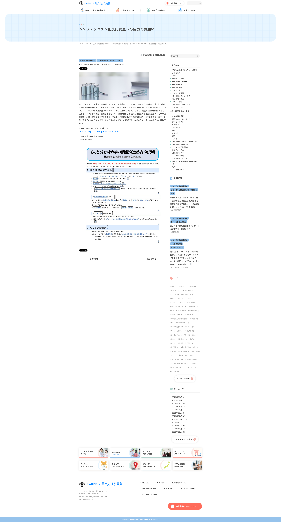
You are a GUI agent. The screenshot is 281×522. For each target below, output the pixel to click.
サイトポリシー (189, 488)
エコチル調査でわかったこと (180, 327)
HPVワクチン (187, 298)
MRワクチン (180, 367)
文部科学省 (179, 307)
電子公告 (145, 482)
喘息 (192, 355)
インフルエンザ (176, 290)
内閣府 (194, 363)
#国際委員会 (175, 232)
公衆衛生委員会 (119, 65)
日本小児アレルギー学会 (178, 335)
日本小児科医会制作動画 (181, 96)
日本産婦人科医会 (186, 347)
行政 (174, 167)
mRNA (173, 355)
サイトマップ (169, 488)
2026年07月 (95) (179, 400)
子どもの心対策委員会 (188, 302)
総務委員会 (181, 339)
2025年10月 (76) (179, 428)
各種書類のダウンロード (186, 506)
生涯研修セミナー (178, 153)
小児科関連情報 (103, 61)
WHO (172, 311)
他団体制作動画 (178, 99)
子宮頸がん (190, 339)
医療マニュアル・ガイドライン (183, 119)
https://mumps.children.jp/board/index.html (99, 131)
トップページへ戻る (150, 494)
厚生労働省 (193, 286)
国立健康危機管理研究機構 (179, 319)
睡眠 (198, 351)
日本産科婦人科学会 (192, 307)
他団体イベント (178, 107)
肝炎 (172, 323)
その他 (174, 139)
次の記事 (150, 259)
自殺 (172, 367)
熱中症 (196, 347)
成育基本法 (189, 343)
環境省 (173, 339)
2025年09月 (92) (179, 432)
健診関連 (175, 125)
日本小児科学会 (85, 65)
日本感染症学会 (181, 311)
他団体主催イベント (179, 158)
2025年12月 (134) (179, 422)
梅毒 (193, 351)
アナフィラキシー (176, 371)
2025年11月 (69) (179, 425)
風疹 (172, 307)
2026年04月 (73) (179, 409)
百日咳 (173, 315)
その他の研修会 (178, 156)
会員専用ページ (176, 3)
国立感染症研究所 (187, 294)
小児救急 (175, 133)
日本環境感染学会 (191, 359)
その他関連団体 (178, 170)
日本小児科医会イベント (181, 104)
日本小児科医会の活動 (178, 222)
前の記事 (95, 259)
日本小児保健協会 (183, 355)
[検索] (197, 56)
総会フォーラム (178, 150)
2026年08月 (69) (179, 397)
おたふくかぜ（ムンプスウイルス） (102, 65)
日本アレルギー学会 (177, 359)
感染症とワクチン (178, 122)
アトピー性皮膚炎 (176, 331)
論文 (174, 136)
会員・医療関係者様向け (87, 61)
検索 (200, 3)
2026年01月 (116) (179, 419)
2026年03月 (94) (179, 413)
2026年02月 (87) (179, 416)
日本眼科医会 (194, 319)
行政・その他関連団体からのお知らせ (184, 190)
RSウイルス (174, 302)
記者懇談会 (174, 347)
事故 (174, 130)
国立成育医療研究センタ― (186, 315)
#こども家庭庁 (176, 210)
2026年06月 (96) (179, 403)
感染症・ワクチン (116, 61)
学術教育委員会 (189, 331)
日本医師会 (192, 335)
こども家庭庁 (175, 294)
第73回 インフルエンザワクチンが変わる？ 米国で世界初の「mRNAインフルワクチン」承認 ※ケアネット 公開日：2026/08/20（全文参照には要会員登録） (184, 258)
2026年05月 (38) (179, 406)
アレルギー (176, 127)
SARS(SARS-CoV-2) (182, 323)
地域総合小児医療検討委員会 (180, 351)
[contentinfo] (140, 498)
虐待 (193, 327)
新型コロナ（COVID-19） (179, 286)
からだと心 (176, 73)
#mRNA (185, 267)
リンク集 (160, 482)
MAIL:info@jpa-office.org (88, 499)
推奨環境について (179, 482)
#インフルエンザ (176, 267)
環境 (174, 76)
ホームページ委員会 (177, 343)
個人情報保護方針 (149, 488)
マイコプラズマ (191, 367)
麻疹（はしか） (176, 298)
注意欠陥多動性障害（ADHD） (180, 363)
